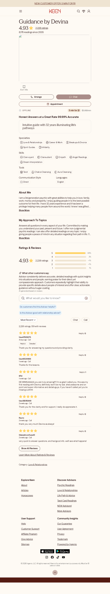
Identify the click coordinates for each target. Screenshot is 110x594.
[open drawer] (20, 11)
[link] (42, 28)
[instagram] (46, 558)
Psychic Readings (65, 485)
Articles (24, 490)
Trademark (62, 539)
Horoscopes (27, 495)
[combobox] (28, 319)
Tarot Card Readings (66, 500)
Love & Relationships (37, 464)
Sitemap (25, 544)
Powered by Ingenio (67, 544)
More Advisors (64, 511)
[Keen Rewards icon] (83, 11)
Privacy (60, 534)
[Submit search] (86, 298)
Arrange (38, 97)
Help (23, 523)
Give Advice (27, 539)
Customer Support (30, 528)
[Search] (78, 11)
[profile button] (89, 11)
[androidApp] (63, 552)
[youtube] (63, 558)
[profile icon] (89, 11)
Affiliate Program (29, 534)
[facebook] (52, 558)
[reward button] (83, 11)
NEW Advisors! (64, 505)
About (24, 485)
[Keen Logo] (55, 11)
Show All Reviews (29, 448)
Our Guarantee (64, 523)
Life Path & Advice (66, 495)
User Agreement (65, 528)
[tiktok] (58, 558)
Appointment (56, 104)
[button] (75, 320)
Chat (75, 97)
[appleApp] (47, 552)
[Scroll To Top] (55, 572)
